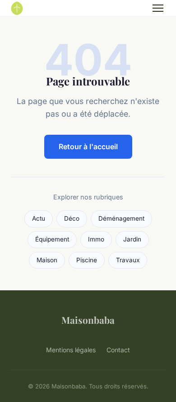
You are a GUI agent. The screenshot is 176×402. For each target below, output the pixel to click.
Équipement (52, 239)
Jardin (132, 239)
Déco (71, 218)
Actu (38, 218)
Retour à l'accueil (88, 146)
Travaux (127, 260)
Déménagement (121, 218)
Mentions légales (71, 350)
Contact (118, 350)
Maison (47, 260)
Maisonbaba (88, 319)
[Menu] (158, 8)
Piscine (86, 260)
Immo (96, 239)
